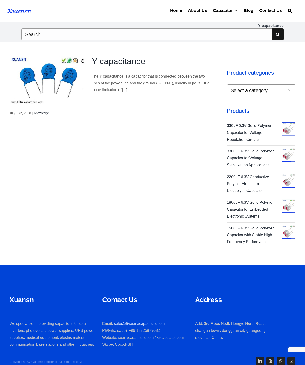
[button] (290, 10)
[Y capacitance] (48, 80)
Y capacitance (118, 61)
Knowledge (41, 113)
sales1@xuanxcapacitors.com (139, 324)
